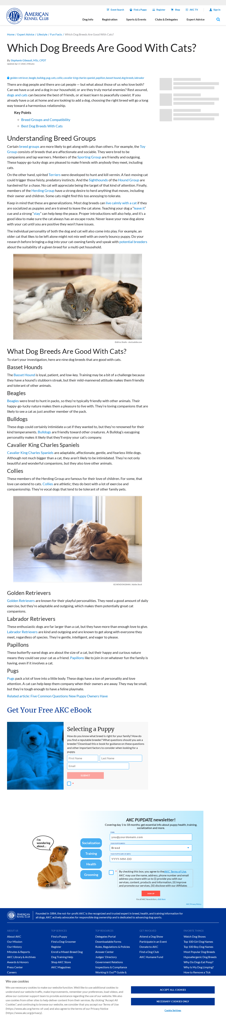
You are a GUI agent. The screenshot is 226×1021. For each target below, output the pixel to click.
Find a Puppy (140, 9)
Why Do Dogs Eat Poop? (198, 962)
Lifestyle (42, 34)
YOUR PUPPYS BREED (118, 843)
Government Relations (109, 962)
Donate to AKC (148, 946)
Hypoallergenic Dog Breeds (200, 957)
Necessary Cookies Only (173, 1001)
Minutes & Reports (18, 951)
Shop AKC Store (61, 962)
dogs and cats (17, 95)
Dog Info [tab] (87, 19)
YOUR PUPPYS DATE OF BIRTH (121, 854)
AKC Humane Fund (151, 957)
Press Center (15, 967)
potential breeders (133, 242)
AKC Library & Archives (21, 957)
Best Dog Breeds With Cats (42, 126)
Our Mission (14, 941)
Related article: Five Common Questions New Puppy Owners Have (57, 696)
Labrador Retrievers (22, 632)
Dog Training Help (62, 957)
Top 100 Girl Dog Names (198, 941)
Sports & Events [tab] (136, 19)
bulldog (41, 77)
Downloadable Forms (108, 941)
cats (53, 77)
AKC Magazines (61, 967)
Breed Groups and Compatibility (45, 119)
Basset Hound (24, 375)
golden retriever (19, 77)
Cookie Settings (173, 1010)
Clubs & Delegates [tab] (166, 19)
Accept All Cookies (173, 989)
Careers (12, 972)
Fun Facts (56, 34)
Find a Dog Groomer (63, 941)
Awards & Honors (18, 962)
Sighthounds (98, 180)
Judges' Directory (106, 957)
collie (59, 77)
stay (37, 213)
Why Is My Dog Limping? (199, 967)
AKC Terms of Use (175, 871)
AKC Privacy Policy (193, 904)
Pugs (10, 678)
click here (161, 899)
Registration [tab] (109, 19)
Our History (14, 946)
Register (160, 9)
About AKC (14, 936)
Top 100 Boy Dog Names (198, 946)
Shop (177, 9)
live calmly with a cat (121, 203)
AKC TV (194, 9)
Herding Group (42, 190)
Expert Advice (25, 34)
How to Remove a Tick (197, 972)
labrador (139, 77)
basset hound (113, 77)
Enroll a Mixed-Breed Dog (67, 951)
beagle (32, 77)
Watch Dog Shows (195, 936)
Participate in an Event (153, 941)
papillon (100, 77)
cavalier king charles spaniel (79, 77)
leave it (139, 208)
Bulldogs (44, 432)
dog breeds (127, 77)
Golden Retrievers (21, 600)
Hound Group (128, 180)
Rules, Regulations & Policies (112, 946)
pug (48, 77)
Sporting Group (89, 157)
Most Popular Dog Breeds (199, 951)
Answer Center (104, 951)
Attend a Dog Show (151, 936)
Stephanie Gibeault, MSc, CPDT (28, 60)
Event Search (117, 9)
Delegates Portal (105, 936)
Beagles (13, 401)
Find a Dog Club (149, 951)
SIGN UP (150, 893)
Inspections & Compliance (111, 967)
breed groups (29, 146)
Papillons (77, 658)
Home (10, 34)
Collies (48, 484)
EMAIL (113, 832)
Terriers (55, 174)
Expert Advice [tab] (196, 19)
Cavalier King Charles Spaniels (30, 452)
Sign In (216, 9)
